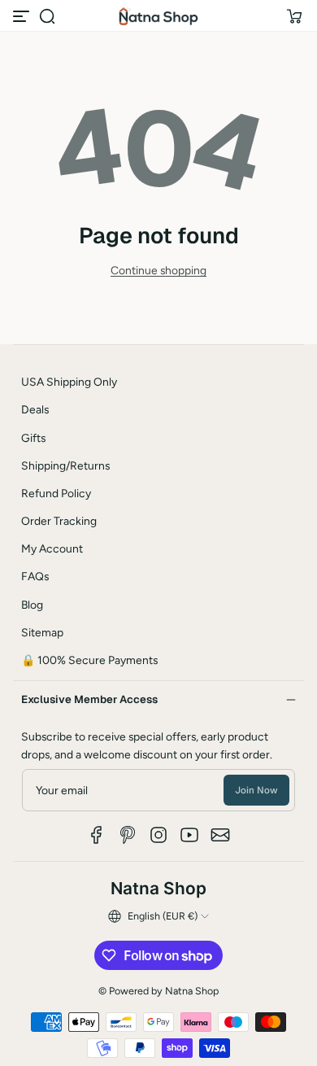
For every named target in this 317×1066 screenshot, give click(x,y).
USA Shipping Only (69, 381)
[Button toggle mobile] (23, 16)
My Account (52, 548)
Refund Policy (56, 493)
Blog (32, 604)
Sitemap (42, 632)
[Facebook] (96, 835)
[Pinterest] (127, 835)
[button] (47, 16)
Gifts (33, 437)
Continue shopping (158, 270)
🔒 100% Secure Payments (89, 659)
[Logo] (158, 16)
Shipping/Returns (65, 465)
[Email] (220, 835)
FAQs (35, 576)
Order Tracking (59, 520)
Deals (35, 409)
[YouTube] (189, 835)
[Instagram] (158, 835)
